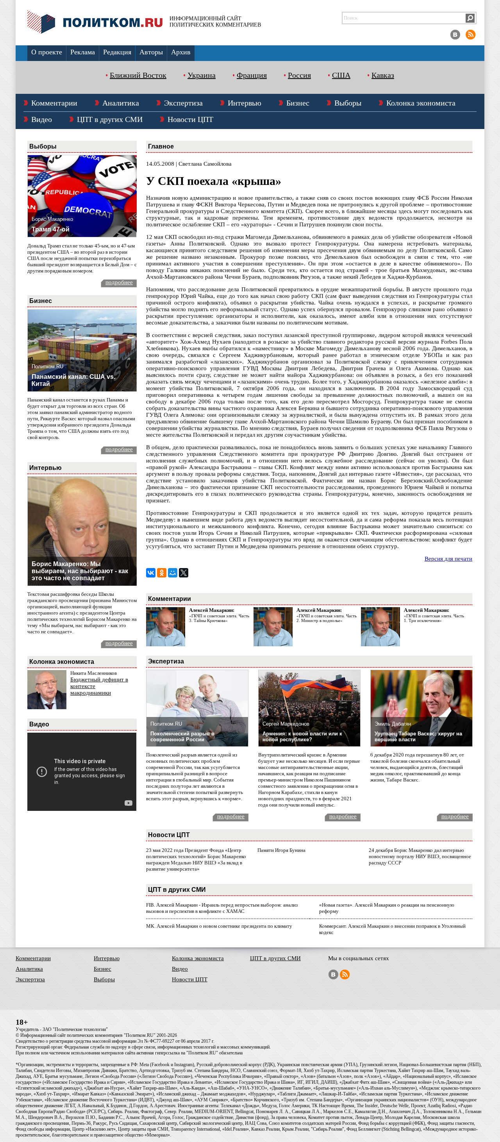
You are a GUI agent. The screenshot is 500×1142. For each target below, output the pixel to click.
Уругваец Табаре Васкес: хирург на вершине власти (418, 736)
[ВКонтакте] (150, 572)
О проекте (46, 52)
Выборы (347, 102)
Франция (252, 75)
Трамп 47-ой (51, 229)
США (341, 75)
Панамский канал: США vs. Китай (73, 380)
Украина (202, 75)
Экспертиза (183, 102)
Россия (299, 75)
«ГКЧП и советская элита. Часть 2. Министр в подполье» (326, 618)
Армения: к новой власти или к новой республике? (302, 736)
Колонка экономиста (420, 102)
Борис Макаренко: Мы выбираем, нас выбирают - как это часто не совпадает (80, 571)
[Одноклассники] (161, 572)
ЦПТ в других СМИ (110, 119)
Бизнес (297, 102)
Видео (41, 119)
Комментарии (54, 102)
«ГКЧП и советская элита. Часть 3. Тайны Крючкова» (219, 618)
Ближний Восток (138, 75)
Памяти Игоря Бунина (281, 850)
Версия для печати (448, 559)
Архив (181, 52)
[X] (183, 572)
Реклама (82, 52)
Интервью (244, 102)
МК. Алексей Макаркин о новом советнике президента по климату (219, 926)
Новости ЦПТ (190, 119)
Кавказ (382, 75)
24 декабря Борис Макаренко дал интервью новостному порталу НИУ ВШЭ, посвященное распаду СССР (420, 856)
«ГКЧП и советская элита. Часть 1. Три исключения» (434, 618)
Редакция (117, 52)
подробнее (119, 282)
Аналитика (120, 102)
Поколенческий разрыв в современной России (182, 736)
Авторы (151, 52)
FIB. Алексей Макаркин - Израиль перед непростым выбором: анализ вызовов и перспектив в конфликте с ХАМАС (222, 908)
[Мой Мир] (172, 572)
